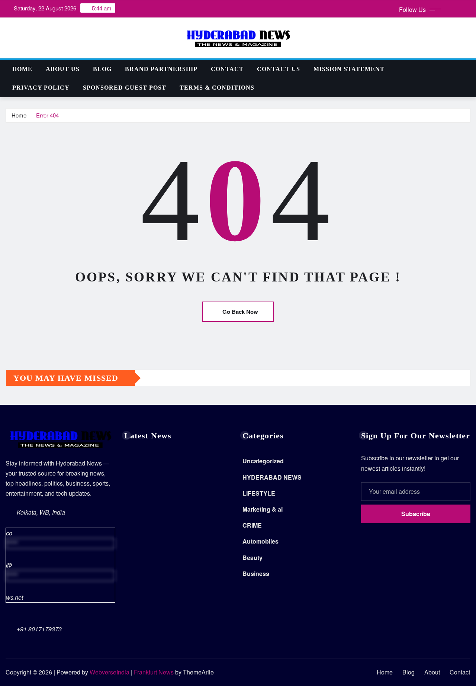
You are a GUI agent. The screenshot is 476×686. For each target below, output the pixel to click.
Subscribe (415, 513)
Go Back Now (240, 311)
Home (22, 69)
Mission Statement (349, 69)
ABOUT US (63, 69)
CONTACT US (278, 69)
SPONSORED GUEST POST (124, 87)
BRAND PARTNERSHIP (161, 69)
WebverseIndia (109, 672)
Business (255, 573)
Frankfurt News (154, 672)
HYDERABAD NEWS (272, 477)
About (432, 672)
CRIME (252, 525)
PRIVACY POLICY (41, 87)
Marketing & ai (262, 509)
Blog (102, 69)
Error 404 (47, 115)
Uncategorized (263, 461)
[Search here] (468, 69)
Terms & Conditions (217, 87)
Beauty (252, 557)
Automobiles (260, 541)
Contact (227, 69)
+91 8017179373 (39, 629)
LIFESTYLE (258, 493)
